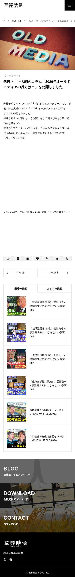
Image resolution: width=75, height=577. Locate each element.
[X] (5, 559)
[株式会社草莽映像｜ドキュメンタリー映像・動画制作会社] (13, 5)
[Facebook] (10, 559)
